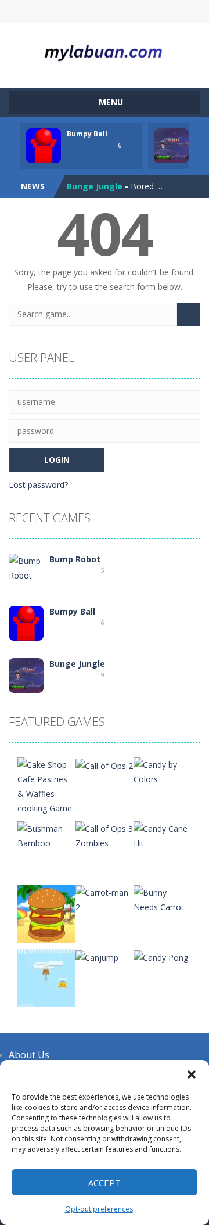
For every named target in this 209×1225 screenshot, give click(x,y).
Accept (104, 1182)
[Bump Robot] (26, 567)
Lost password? (38, 484)
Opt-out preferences (99, 1209)
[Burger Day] (46, 913)
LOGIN (60, 11)
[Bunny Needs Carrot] (163, 898)
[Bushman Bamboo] (46, 834)
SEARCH (104, 11)
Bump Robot (74, 559)
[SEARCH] (188, 314)
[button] (191, 1074)
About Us (29, 1054)
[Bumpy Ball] (26, 622)
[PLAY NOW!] (43, 144)
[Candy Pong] (161, 956)
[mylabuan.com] (104, 50)
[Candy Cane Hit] (163, 834)
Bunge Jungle (94, 186)
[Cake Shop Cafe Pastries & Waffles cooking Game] (46, 785)
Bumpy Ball (87, 134)
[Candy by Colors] (163, 771)
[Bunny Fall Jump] (46, 977)
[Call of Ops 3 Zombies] (104, 834)
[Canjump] (96, 956)
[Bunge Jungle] (26, 674)
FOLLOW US (150, 11)
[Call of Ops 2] (104, 764)
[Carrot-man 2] (104, 898)
